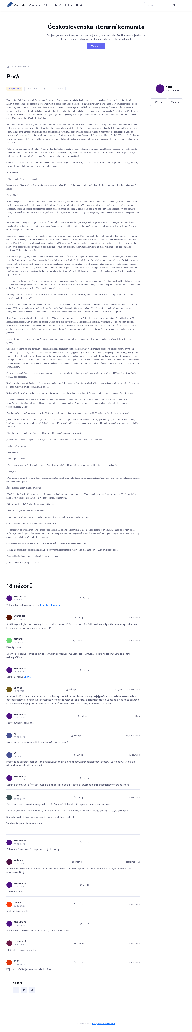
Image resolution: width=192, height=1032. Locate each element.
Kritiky (68, 5)
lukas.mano (172, 90)
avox (16, 960)
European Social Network (103, 1023)
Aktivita (80, 5)
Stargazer (55, 605)
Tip (161, 102)
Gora (17, 795)
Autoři (58, 5)
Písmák (19, 5)
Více (173, 102)
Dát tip (86, 598)
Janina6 (44, 605)
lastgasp (18, 860)
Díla (46, 5)
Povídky (22, 66)
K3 (15, 733)
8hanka (27, 676)
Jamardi (18, 638)
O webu (33, 5)
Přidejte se (96, 46)
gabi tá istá (20, 941)
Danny (17, 902)
